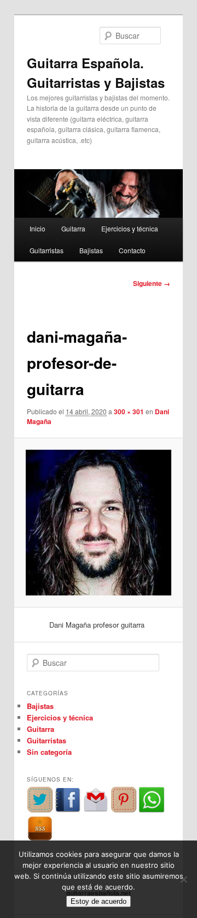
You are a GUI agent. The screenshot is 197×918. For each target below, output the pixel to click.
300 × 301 (129, 411)
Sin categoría (49, 752)
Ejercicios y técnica (129, 228)
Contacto (132, 250)
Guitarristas (46, 250)
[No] (183, 879)
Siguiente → (151, 283)
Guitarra (73, 228)
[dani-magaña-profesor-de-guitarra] (98, 522)
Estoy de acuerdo (98, 901)
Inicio (37, 228)
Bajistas (91, 250)
